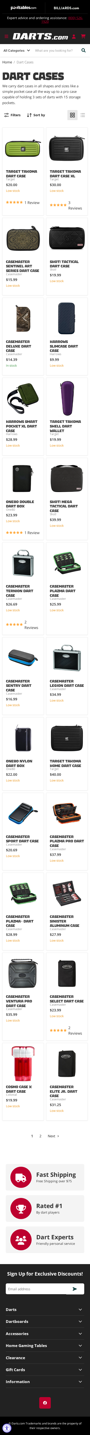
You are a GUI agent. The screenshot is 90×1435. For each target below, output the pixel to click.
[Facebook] (45, 1403)
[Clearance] (45, 1358)
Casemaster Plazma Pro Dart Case (67, 840)
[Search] (84, 50)
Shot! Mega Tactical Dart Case (64, 505)
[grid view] (72, 115)
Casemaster (14, 274)
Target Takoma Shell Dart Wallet (65, 425)
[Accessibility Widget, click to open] (7, 1428)
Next (52, 1136)
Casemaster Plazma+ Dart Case (19, 920)
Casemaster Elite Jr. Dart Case (63, 1090)
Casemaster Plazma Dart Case (62, 590)
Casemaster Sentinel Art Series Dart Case (22, 265)
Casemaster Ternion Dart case (19, 590)
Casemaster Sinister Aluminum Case (64, 920)
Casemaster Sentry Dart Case (18, 685)
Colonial (11, 1095)
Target (10, 179)
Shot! (53, 270)
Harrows (55, 354)
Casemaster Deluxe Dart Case (18, 345)
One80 (10, 510)
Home (7, 62)
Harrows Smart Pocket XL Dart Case (21, 425)
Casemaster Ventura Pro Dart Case (19, 1000)
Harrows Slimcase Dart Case (64, 345)
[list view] (83, 115)
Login (74, 36)
